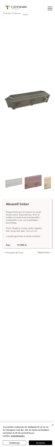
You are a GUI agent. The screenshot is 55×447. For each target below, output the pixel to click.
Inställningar (14, 442)
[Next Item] (46, 99)
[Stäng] (51, 426)
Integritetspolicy (18, 435)
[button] (50, 8)
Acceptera (40, 442)
